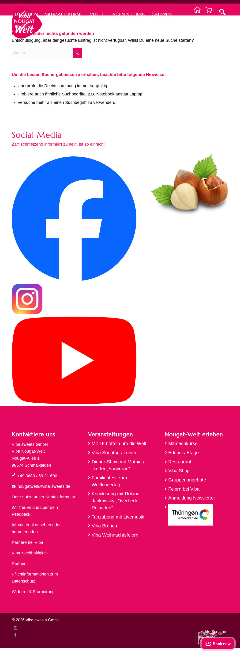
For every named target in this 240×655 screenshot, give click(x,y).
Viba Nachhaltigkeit (30, 553)
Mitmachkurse (183, 443)
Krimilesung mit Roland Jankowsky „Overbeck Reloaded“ (115, 500)
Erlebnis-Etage (183, 452)
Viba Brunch (104, 525)
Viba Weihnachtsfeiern (115, 535)
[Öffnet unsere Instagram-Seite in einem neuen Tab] (27, 313)
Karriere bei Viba (27, 542)
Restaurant (179, 461)
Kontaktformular (60, 497)
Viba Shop (179, 470)
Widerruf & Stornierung (33, 591)
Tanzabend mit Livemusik (118, 516)
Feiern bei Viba (183, 489)
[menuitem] (26, 9)
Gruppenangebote (187, 479)
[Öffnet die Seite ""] (13, 475)
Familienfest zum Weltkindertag (109, 481)
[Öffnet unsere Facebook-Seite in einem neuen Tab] (74, 279)
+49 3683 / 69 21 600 (37, 475)
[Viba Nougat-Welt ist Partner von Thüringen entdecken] (196, 516)
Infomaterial (23, 524)
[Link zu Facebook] (15, 635)
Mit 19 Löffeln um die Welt (119, 443)
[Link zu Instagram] (15, 628)
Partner (19, 563)
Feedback (21, 514)
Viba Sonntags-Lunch (114, 452)
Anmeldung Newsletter (191, 497)
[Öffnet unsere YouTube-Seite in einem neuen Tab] (74, 402)
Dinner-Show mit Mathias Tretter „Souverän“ (118, 465)
